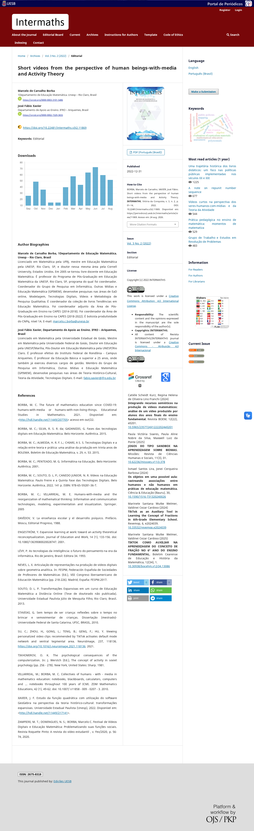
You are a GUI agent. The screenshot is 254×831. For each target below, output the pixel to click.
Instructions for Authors (121, 35)
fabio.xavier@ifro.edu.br (100, 378)
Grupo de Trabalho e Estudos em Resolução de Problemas (212, 239)
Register (224, 10)
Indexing (21, 43)
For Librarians (197, 281)
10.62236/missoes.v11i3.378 (146, 462)
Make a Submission (203, 91)
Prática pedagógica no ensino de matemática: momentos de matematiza (212, 224)
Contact (38, 43)
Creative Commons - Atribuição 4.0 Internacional (157, 346)
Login (238, 10)
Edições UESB (62, 781)
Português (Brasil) (201, 74)
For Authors (196, 275)
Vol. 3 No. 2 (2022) (55, 56)
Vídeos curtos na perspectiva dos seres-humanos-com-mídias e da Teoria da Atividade (212, 206)
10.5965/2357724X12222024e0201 (150, 427)
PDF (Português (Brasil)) (147, 152)
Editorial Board (53, 35)
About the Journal (24, 35)
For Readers (196, 269)
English (193, 68)
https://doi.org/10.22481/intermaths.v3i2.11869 (55, 128)
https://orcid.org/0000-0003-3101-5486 (43, 100)
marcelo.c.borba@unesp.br (71, 321)
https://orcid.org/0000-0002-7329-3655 (43, 115)
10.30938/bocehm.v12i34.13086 (149, 566)
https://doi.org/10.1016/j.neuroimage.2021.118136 (52, 646)
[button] (138, 582)
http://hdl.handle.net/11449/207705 (43, 420)
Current (75, 35)
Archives (92, 35)
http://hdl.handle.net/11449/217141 (43, 713)
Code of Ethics (173, 35)
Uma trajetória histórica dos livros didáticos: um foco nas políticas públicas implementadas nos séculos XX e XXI (212, 172)
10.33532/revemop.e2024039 (147, 527)
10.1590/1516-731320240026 (147, 496)
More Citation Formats (143, 224)
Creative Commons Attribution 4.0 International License (153, 301)
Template (150, 35)
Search (234, 35)
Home (21, 56)
